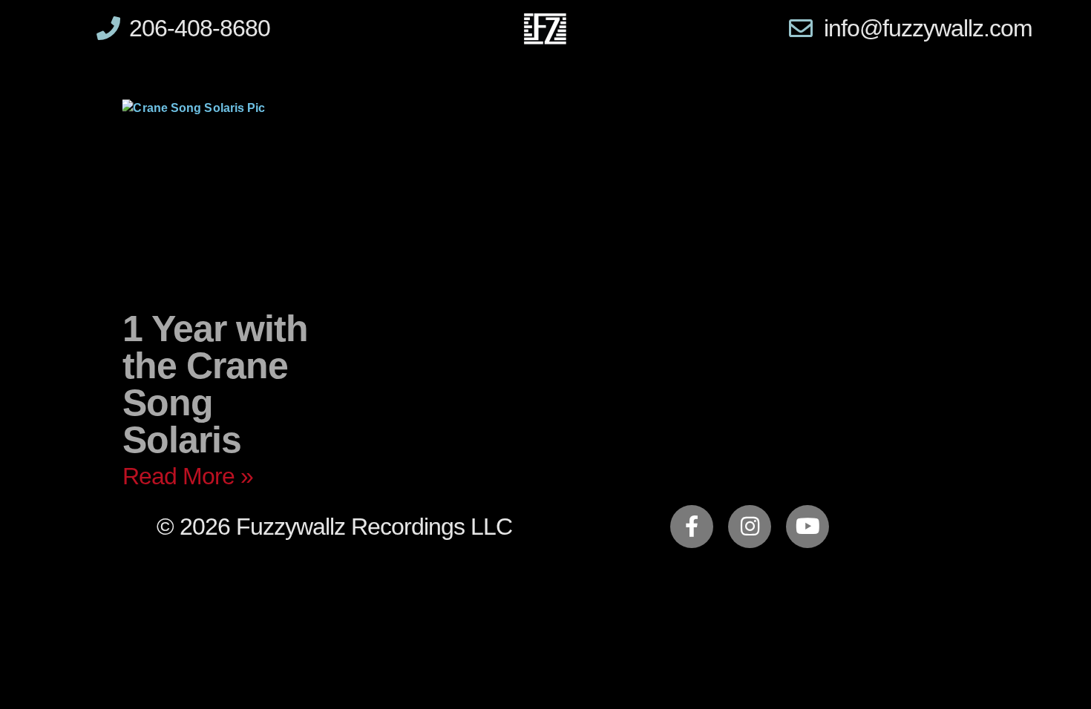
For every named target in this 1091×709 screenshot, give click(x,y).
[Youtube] (807, 526)
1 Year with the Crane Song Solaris (215, 384)
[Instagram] (749, 526)
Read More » (187, 476)
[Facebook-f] (691, 526)
